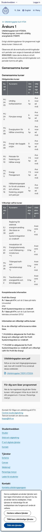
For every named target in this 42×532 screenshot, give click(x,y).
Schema (5, 458)
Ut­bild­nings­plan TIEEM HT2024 (20, 373)
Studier (5, 433)
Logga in (36, 2)
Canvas (5, 462)
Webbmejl (6, 467)
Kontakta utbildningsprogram (14, 487)
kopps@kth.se (8, 418)
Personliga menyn (9, 472)
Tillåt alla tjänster (14, 525)
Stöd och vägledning (10, 437)
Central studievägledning (12, 413)
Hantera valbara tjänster (17, 513)
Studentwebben (8, 2)
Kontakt (5, 447)
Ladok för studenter (10, 477)
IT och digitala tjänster (11, 442)
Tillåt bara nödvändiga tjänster (20, 519)
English (28, 10)
